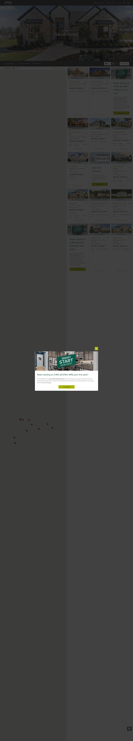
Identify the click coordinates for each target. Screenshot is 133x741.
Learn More (66, 387)
